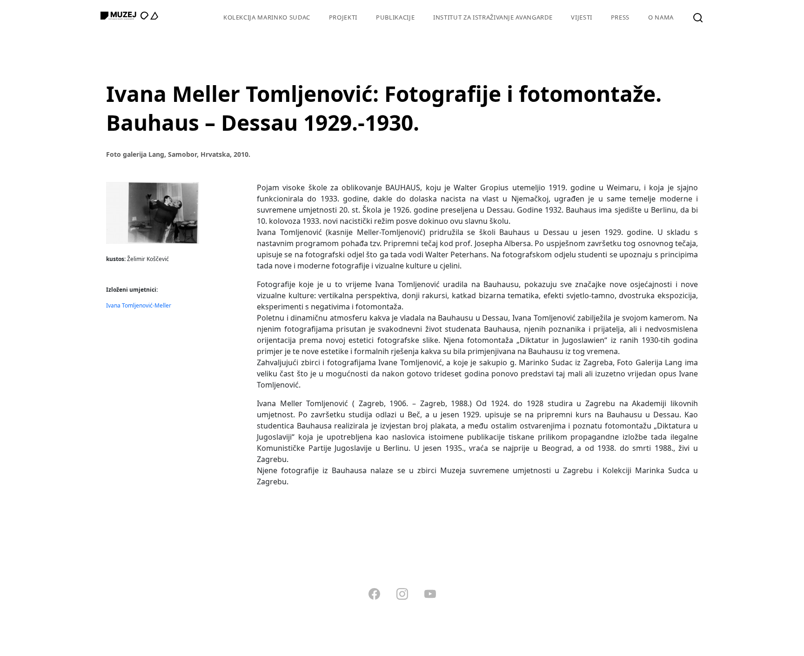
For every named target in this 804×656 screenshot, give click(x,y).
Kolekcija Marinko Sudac (266, 17)
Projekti (343, 17)
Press (620, 17)
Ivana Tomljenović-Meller (138, 305)
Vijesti (581, 17)
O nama (661, 17)
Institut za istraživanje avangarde (492, 17)
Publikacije (395, 17)
